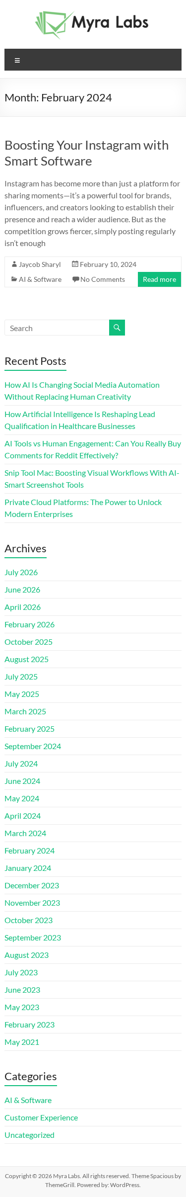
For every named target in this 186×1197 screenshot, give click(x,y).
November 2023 (32, 902)
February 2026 (29, 624)
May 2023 (21, 1007)
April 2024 (22, 815)
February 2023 (29, 1024)
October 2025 (28, 641)
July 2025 (21, 676)
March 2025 (25, 711)
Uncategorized (29, 1134)
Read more (159, 279)
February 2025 (29, 728)
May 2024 (21, 798)
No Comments (102, 279)
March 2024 (25, 833)
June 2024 (22, 780)
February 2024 (29, 850)
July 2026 (21, 572)
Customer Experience (41, 1117)
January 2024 (27, 867)
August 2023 (26, 954)
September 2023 (32, 937)
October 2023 (28, 920)
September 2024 (32, 746)
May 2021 (21, 1041)
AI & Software (40, 279)
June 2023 (22, 989)
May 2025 (21, 693)
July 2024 (21, 763)
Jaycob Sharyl (40, 264)
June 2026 (22, 589)
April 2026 (22, 606)
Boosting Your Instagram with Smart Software (86, 153)
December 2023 (31, 885)
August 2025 (26, 659)
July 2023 (21, 972)
